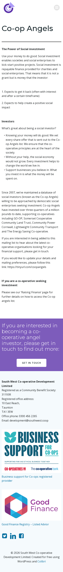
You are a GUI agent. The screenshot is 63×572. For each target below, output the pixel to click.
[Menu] (57, 7)
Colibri (41, 561)
